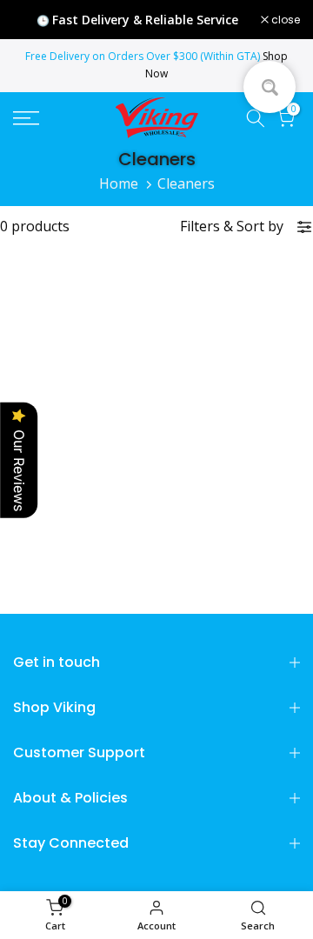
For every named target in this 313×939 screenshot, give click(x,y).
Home (118, 183)
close (284, 20)
